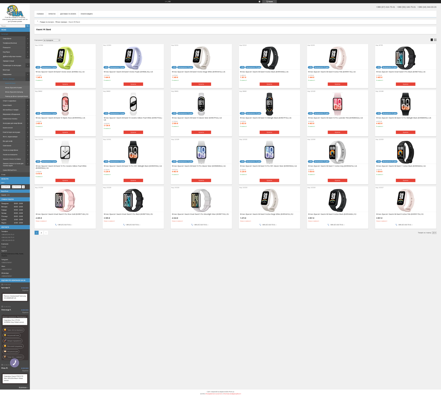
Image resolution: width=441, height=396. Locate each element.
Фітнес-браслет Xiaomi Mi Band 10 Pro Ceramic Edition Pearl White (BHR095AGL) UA (61, 167)
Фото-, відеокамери (10, 137)
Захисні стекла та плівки (12, 159)
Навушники (7, 74)
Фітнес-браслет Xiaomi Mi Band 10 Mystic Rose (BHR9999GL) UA (60, 118)
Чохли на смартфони (10, 150)
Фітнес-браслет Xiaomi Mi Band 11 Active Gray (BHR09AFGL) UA (332, 166)
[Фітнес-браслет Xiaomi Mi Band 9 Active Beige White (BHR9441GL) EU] (269, 200)
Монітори (6, 70)
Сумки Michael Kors (10, 170)
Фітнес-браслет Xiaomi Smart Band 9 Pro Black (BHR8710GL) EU (128, 214)
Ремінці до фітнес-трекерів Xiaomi (16, 96)
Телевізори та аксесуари (12, 65)
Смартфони (7, 38)
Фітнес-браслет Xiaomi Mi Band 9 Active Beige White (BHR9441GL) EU (266, 214)
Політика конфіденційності (232, 394)
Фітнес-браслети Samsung (14, 92)
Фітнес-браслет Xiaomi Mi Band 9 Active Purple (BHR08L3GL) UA (128, 72)
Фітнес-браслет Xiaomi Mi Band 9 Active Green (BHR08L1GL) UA (60, 72)
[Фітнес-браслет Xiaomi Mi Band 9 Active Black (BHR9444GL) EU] (337, 200)
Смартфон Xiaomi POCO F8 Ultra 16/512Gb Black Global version (13, 378)
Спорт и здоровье (9, 101)
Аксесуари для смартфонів (12, 123)
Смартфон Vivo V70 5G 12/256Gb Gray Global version (14, 321)
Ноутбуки (6, 52)
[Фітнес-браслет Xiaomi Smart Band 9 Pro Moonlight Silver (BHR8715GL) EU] (201, 200)
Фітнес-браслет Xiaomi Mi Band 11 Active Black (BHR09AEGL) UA (401, 166)
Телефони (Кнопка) (10, 43)
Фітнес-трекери (8, 79)
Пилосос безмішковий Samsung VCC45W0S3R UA (15, 297)
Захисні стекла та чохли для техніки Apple (13, 164)
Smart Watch (7, 105)
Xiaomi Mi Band (10, 83)
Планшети (6, 47)
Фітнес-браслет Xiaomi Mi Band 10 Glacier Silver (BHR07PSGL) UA (197, 118)
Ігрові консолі (8, 128)
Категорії (4, 34)
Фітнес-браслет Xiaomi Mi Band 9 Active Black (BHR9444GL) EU (332, 214)
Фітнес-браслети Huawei (13, 88)
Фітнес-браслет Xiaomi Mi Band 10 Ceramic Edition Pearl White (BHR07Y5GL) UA (133, 119)
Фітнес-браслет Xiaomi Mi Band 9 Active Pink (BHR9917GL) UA (332, 72)
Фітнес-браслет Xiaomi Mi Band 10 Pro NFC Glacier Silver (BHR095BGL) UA (268, 166)
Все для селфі (7, 141)
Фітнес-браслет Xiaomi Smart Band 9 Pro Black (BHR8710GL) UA (400, 72)
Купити (65, 84)
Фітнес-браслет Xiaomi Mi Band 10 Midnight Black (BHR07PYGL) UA (265, 118)
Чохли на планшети (10, 154)
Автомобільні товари (10, 110)
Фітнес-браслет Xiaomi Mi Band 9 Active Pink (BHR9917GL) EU (400, 214)
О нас (3, 174)
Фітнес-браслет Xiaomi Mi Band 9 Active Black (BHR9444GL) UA (264, 72)
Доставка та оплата (68, 14)
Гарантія (51, 14)
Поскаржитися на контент (214, 394)
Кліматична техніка (10, 119)
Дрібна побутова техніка (12, 56)
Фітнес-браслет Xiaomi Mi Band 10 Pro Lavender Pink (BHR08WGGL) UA (335, 118)
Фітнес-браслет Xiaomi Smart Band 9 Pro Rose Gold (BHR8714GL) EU (62, 214)
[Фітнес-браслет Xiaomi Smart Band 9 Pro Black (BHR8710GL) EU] (133, 200)
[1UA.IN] (15, 10)
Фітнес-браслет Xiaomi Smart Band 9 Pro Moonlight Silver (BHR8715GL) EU (200, 214)
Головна (40, 14)
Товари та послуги (47, 22)
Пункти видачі (87, 14)
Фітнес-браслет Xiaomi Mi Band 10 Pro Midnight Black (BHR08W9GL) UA (403, 118)
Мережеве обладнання (11, 114)
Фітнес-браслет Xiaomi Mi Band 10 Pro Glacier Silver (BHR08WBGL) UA (199, 166)
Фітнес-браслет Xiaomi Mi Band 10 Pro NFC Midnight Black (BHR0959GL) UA (133, 166)
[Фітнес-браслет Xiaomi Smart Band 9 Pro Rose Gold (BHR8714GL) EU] (65, 200)
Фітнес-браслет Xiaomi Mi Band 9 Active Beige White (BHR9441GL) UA (198, 72)
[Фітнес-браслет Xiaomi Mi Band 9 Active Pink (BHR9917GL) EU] (405, 200)
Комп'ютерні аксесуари (11, 132)
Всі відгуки (23, 387)
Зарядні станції (8, 61)
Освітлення (7, 146)
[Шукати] (27, 26)
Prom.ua (231, 392)
